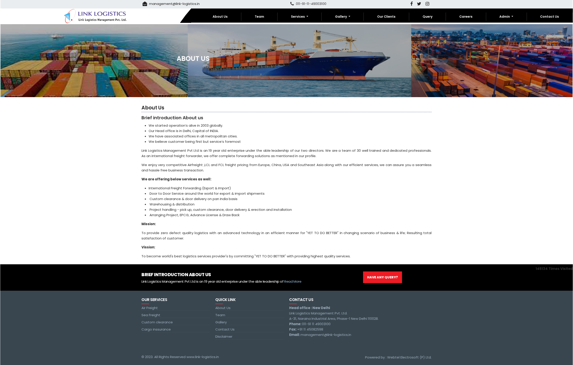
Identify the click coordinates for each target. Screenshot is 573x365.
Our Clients (386, 16)
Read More (292, 281)
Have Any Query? (382, 277)
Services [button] (298, 16)
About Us (220, 16)
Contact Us (549, 16)
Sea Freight (150, 315)
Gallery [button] (341, 16)
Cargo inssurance (156, 329)
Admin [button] (505, 16)
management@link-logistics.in (174, 3)
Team (259, 16)
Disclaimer (223, 336)
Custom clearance (157, 322)
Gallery (221, 322)
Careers (466, 16)
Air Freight (149, 307)
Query (427, 16)
